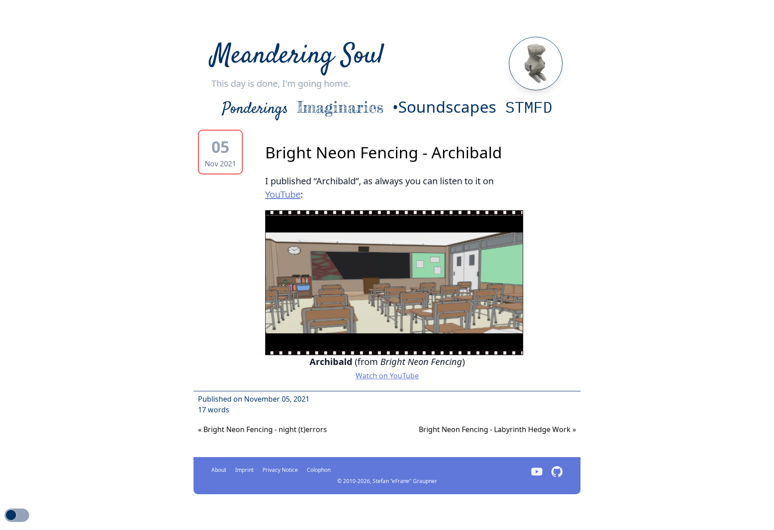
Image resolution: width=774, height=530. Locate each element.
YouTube (283, 194)
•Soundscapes (444, 106)
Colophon (319, 470)
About (218, 470)
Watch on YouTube (387, 376)
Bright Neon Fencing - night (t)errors (262, 429)
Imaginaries (340, 107)
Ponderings (255, 109)
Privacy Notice (280, 470)
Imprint (244, 470)
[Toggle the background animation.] (16, 515)
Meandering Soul (297, 56)
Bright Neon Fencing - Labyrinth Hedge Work (497, 429)
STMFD (528, 107)
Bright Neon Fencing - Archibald (383, 152)
